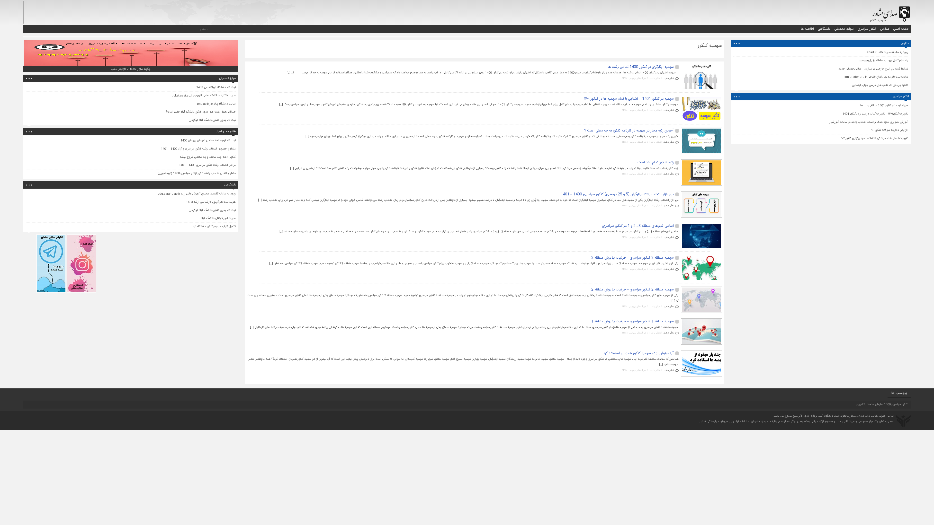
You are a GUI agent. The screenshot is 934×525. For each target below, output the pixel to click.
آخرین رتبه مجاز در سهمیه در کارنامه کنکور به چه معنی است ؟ (629, 131)
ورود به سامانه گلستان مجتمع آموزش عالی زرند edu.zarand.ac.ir (197, 193)
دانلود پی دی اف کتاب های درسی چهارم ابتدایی (880, 85)
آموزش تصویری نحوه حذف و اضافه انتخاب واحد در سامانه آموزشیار (869, 122)
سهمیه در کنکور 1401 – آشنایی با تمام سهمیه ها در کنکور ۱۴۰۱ (629, 99)
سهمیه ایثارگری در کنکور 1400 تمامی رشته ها (641, 67)
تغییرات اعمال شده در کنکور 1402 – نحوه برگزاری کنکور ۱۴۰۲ (874, 138)
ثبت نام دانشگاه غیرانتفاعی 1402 (216, 87)
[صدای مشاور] (890, 11)
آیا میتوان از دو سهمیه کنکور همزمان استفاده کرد (638, 353)
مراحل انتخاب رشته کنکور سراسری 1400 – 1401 (207, 165)
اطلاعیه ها (807, 29)
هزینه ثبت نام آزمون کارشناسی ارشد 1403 (211, 202)
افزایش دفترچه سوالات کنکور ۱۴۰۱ (889, 130)
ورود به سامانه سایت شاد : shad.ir (887, 52)
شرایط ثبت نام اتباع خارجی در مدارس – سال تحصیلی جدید (873, 68)
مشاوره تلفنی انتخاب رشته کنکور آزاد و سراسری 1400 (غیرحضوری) (197, 173)
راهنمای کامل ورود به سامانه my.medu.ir (884, 60)
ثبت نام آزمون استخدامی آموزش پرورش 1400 (208, 140)
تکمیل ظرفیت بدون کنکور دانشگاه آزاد (214, 226)
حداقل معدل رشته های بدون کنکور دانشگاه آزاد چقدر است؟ (201, 111)
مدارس (884, 29)
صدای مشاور (857, 415)
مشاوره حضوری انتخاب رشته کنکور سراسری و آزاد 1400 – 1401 (198, 148)
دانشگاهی (824, 29)
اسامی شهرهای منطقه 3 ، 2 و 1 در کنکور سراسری (638, 226)
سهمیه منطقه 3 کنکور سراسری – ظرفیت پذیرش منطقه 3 (632, 258)
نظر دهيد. (668, 78)
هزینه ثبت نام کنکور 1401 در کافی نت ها (884, 105)
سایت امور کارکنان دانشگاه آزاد (218, 218)
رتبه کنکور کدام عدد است (656, 162)
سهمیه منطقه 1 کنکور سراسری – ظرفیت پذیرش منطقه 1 (632, 321)
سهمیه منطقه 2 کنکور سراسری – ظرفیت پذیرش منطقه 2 (632, 290)
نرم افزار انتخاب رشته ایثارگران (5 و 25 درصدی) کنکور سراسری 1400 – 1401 (617, 194)
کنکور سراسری (867, 29)
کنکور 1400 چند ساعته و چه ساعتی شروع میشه (208, 157)
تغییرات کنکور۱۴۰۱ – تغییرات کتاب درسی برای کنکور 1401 (875, 113)
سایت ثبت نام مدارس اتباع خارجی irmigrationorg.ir (876, 76)
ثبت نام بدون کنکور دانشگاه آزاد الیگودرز (212, 120)
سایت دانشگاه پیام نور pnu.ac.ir (216, 103)
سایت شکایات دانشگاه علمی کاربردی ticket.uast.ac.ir (204, 95)
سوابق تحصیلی (844, 29)
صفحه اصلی (901, 29)
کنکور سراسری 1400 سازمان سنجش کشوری (881, 404)
